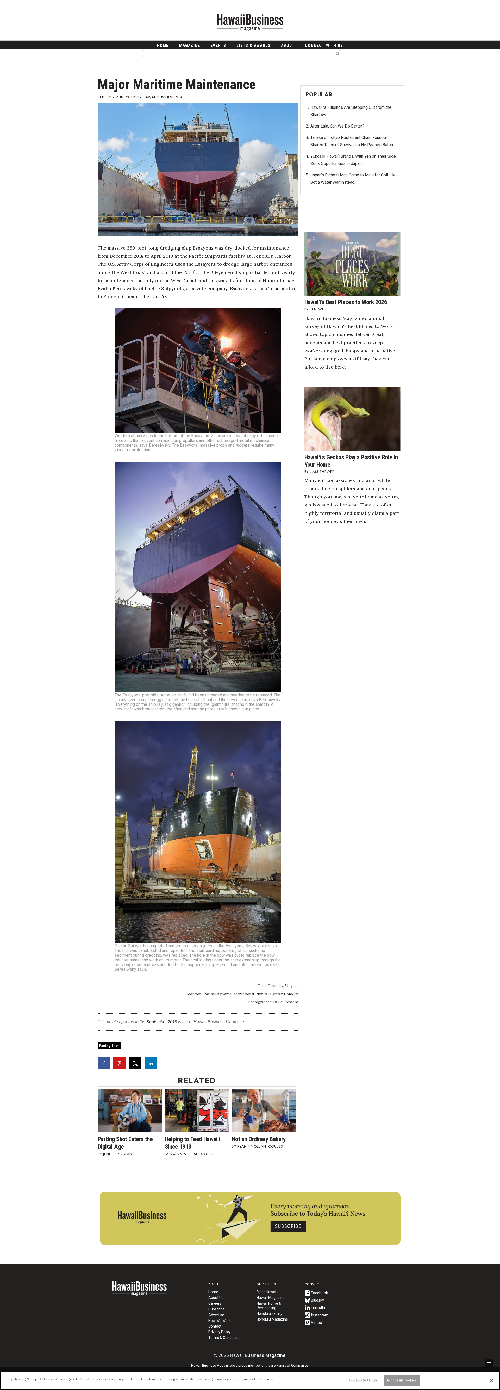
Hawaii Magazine (271, 1298)
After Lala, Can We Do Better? (337, 126)
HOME (163, 45)
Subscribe (216, 1309)
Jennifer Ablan (117, 1154)
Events (218, 45)
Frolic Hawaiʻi (267, 1292)
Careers (214, 1303)
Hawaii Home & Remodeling (269, 1305)
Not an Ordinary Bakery (259, 1139)
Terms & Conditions (224, 1338)
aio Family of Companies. (290, 1365)
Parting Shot (109, 1045)
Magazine (189, 45)
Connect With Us (324, 45)
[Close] (491, 1380)
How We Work (219, 1320)
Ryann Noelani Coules (193, 1154)
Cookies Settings (363, 1380)
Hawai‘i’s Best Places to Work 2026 (345, 302)
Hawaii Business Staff (165, 97)
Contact (214, 1326)
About (288, 45)
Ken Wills (319, 309)
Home (139, 1291)
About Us (215, 1298)
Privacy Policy (219, 1332)
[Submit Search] (338, 53)
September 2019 (161, 1022)
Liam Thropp (322, 471)
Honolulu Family (269, 1313)
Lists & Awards (253, 45)
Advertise (216, 1315)
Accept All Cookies (402, 1380)
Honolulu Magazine (272, 1319)
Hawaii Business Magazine (250, 22)
